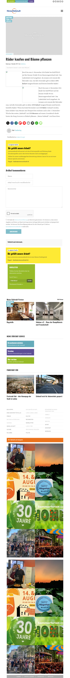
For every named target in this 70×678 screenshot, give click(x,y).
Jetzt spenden (8, 350)
